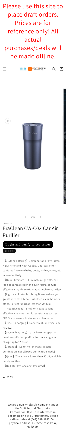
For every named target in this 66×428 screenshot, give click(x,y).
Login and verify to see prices (28, 244)
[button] (4, 69)
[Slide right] (41, 217)
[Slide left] (25, 217)
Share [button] (10, 376)
